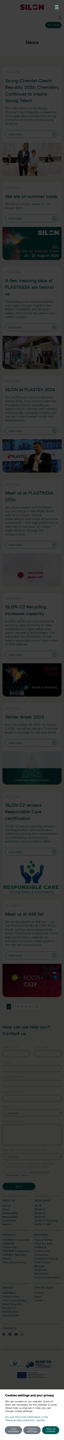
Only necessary (13, 1430)
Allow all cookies (50, 1430)
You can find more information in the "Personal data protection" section (26, 1419)
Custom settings (32, 1430)
